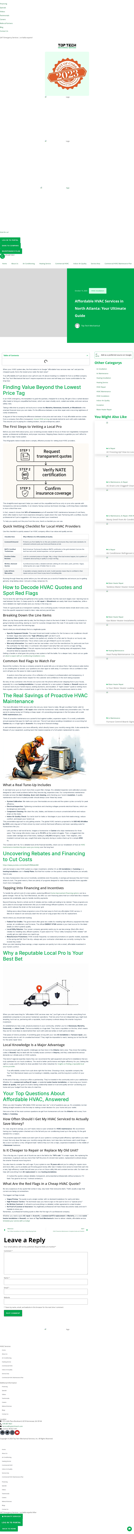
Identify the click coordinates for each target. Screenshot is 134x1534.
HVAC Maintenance (104, 391)
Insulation (100, 405)
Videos (2, 11)
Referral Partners (6, 23)
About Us (14, 264)
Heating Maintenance (116, 651)
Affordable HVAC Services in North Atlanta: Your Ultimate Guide (100, 308)
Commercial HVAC (62, 264)
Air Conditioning (29, 264)
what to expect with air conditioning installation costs (25, 656)
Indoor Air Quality (79, 264)
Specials (3, 8)
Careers (3, 19)
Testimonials (4, 15)
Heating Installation (104, 378)
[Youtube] (17, 1432)
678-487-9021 (10, 255)
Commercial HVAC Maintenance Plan (12, 1377)
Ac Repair (111, 448)
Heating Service (45, 264)
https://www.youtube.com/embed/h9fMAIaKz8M (20, 865)
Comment (8, 1251)
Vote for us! (4, 232)
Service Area (95, 264)
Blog (1, 27)
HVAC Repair (101, 387)
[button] (87, 355)
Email (6, 1287)
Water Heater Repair (104, 409)
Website (7, 1297)
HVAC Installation (97, 291)
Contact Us (4, 31)
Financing (3, 4)
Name (7, 1278)
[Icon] (2, 1432)
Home (4, 264)
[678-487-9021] (2, 256)
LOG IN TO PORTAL (11, 1522)
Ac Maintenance (102, 373)
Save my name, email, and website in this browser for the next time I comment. (35, 1307)
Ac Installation (102, 369)
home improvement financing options (65, 893)
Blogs (3, 1410)
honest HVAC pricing (41, 419)
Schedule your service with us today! (16, 1221)
